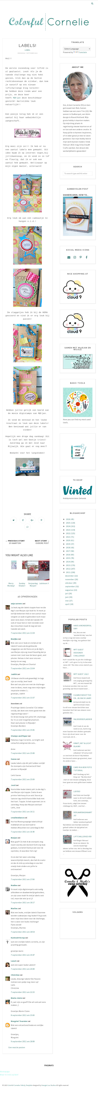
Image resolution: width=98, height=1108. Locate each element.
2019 (68, 544)
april (67, 604)
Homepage (5, 1071)
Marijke (14, 639)
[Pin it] (41, 520)
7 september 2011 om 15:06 (23, 730)
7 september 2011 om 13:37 (23, 697)
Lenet (13, 961)
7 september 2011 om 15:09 (23, 779)
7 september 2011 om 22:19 (23, 992)
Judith (14, 674)
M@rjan (17, 98)
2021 (68, 537)
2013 (68, 565)
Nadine (14, 885)
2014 (68, 561)
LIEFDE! (77, 791)
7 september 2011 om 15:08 (23, 753)
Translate (82, 52)
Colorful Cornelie (14, 1085)
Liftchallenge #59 (83, 836)
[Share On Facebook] (23, 520)
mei (67, 600)
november (70, 579)
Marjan (14, 838)
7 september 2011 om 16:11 (23, 811)
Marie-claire (16, 998)
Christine (15, 975)
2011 (68, 572)
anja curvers (16, 603)
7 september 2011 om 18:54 (23, 932)
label (27, 50)
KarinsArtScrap (18, 937)
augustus (69, 590)
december (69, 576)
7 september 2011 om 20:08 (23, 969)
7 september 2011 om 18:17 (23, 902)
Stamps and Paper (19, 736)
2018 (68, 547)
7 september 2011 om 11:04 (23, 633)
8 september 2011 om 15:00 (23, 1015)
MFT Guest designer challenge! (79, 652)
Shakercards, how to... (76, 195)
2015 (68, 558)
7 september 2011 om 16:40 (23, 832)
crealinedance (17, 817)
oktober (69, 583)
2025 (68, 523)
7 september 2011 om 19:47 (23, 955)
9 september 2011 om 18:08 (23, 1041)
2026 (68, 519)
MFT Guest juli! (81, 674)
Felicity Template (26, 1085)
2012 (68, 569)
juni (67, 597)
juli (66, 593)
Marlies (14, 908)
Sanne (14, 759)
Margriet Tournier (19, 1021)
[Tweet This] (13, 520)
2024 (68, 526)
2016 (68, 554)
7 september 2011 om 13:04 (23, 668)
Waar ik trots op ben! (9, 1074)
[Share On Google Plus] (32, 520)
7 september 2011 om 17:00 (23, 879)
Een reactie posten (16, 1047)
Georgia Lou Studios (48, 1085)
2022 (68, 533)
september (70, 586)
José (13, 785)
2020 (68, 540)
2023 (68, 530)
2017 (68, 551)
